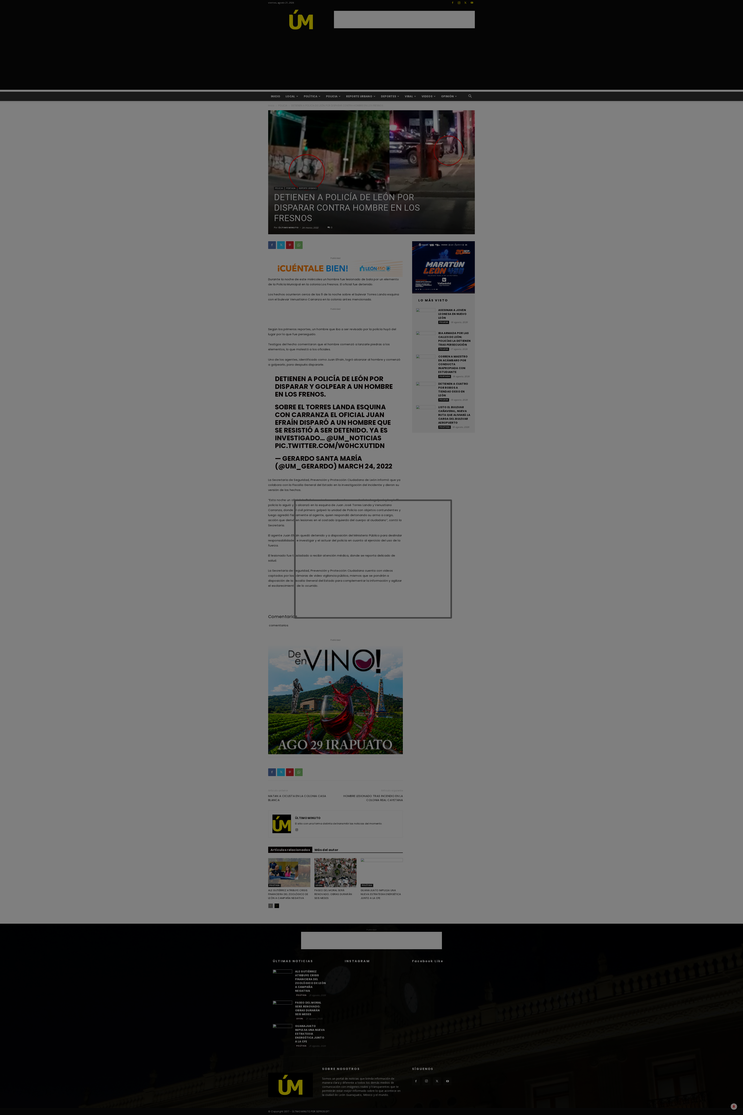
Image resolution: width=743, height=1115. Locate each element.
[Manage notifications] (734, 1106)
